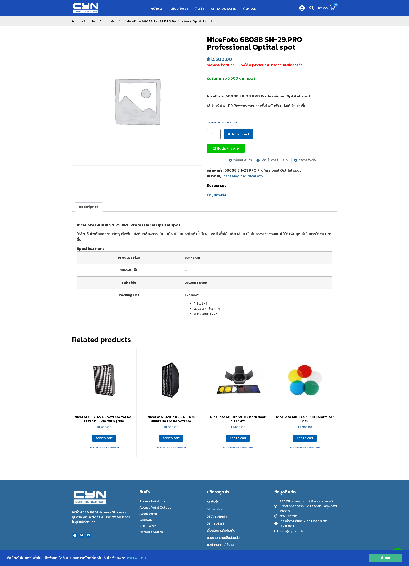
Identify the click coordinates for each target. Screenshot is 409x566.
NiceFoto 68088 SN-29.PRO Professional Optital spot (254, 43)
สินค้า (199, 8)
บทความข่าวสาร (223, 8)
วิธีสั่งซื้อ (213, 502)
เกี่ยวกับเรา (179, 8)
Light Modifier (113, 21)
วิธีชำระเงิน (214, 509)
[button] (311, 8)
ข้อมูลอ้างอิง (216, 195)
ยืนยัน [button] (385, 558)
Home (76, 21)
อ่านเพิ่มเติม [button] (136, 558)
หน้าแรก (157, 8)
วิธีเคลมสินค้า (216, 523)
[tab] (89, 206)
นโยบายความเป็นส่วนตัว (223, 537)
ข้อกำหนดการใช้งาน (220, 544)
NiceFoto (91, 21)
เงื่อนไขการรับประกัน (221, 530)
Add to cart (238, 134)
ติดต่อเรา (250, 8)
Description (89, 206)
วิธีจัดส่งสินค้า (217, 516)
